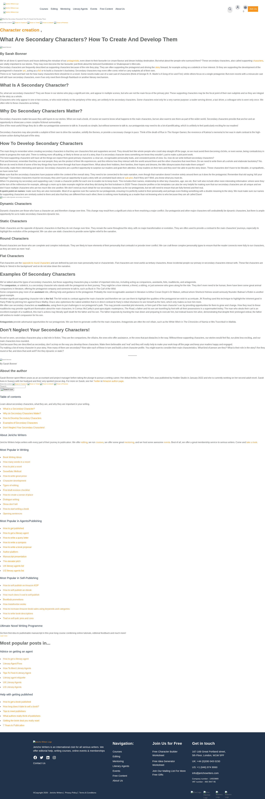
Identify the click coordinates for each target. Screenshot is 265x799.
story (157, 67)
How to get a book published (17, 702)
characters (258, 61)
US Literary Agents (12, 687)
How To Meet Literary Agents (17, 668)
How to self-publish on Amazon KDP (21, 585)
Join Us (253, 9)
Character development (14, 481)
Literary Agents (80, 9)
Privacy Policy (71, 793)
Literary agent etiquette (14, 677)
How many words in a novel (16, 462)
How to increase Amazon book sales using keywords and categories (36, 609)
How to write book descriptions (18, 613)
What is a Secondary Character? (19, 409)
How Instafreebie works (14, 604)
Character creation (19, 29)
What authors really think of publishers (21, 716)
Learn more (3, 636)
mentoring (129, 442)
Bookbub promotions (13, 599)
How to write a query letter (15, 538)
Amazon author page (113, 381)
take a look (251, 442)
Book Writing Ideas (12, 457)
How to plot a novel (12, 466)
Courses (44, 9)
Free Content (106, 9)
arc (24, 70)
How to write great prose (15, 476)
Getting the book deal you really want (21, 720)
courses (100, 442)
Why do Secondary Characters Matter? (22, 413)
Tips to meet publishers (14, 711)
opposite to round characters (36, 263)
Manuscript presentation (14, 556)
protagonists (73, 61)
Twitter (97, 381)
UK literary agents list (13, 566)
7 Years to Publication (13, 725)
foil (39, 70)
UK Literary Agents (12, 682)
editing (84, 442)
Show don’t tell (10, 504)
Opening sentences (12, 513)
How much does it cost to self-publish (21, 595)
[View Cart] (245, 7)
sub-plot (129, 178)
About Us (120, 9)
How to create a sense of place (18, 495)
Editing (54, 9)
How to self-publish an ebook (17, 590)
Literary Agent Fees (12, 663)
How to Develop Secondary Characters (22, 418)
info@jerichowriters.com (205, 773)
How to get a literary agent (16, 533)
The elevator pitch (12, 561)
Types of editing (10, 485)
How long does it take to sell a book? (21, 706)
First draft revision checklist (16, 490)
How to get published (13, 528)
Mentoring (65, 9)
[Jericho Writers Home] (19, 9)
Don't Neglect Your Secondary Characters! (23, 427)
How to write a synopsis (14, 542)
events (167, 442)
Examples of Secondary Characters (20, 423)
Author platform (10, 552)
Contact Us (39, 763)
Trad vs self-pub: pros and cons (18, 618)
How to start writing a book (16, 509)
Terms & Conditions (87, 793)
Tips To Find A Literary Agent (17, 673)
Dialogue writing (11, 499)
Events (93, 9)
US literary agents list (13, 570)
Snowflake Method (12, 471)
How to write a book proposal (17, 547)
